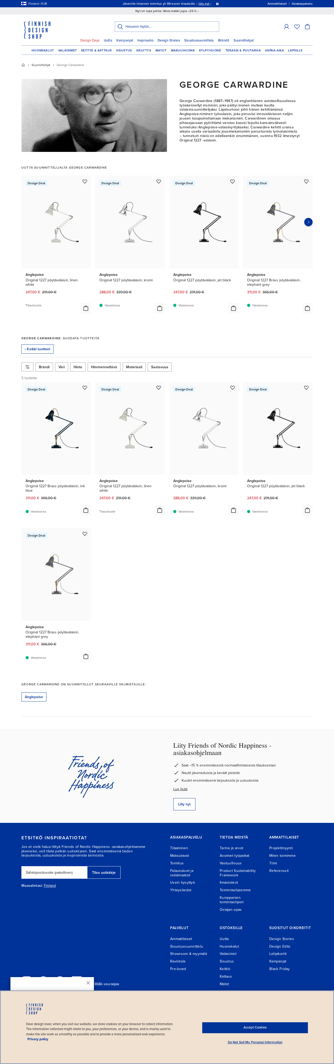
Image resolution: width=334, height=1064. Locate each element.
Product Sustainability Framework (238, 873)
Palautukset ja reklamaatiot (181, 873)
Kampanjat (124, 40)
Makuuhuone (183, 50)
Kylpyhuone (210, 50)
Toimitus (177, 863)
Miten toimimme (282, 855)
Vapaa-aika (274, 50)
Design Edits (279, 946)
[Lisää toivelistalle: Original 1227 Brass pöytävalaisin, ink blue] (85, 387)
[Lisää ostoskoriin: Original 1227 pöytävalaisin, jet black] (233, 308)
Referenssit (279, 871)
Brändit (223, 40)
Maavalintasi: (32, 886)
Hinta (78, 367)
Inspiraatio (145, 40)
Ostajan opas (231, 909)
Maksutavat (179, 855)
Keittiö (225, 969)
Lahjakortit (278, 954)
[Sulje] (88, 983)
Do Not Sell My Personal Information (255, 1042)
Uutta (108, 40)
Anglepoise (34, 697)
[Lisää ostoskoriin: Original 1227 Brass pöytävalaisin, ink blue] (86, 510)
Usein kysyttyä (182, 882)
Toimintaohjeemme (235, 890)
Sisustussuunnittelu (199, 40)
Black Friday (279, 969)
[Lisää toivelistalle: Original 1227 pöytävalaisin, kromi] (159, 181)
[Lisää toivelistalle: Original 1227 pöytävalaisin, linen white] (85, 181)
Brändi (44, 367)
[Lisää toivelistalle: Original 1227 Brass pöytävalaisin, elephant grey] (306, 181)
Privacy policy (37, 1039)
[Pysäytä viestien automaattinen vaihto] (217, 3)
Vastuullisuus (231, 863)
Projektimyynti (281, 848)
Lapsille (295, 50)
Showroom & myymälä (188, 954)
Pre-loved (178, 969)
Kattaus (226, 976)
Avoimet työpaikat (234, 855)
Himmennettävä (104, 367)
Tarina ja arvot (231, 848)
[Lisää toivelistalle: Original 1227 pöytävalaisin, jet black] (232, 181)
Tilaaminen (179, 848)
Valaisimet (67, 50)
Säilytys (143, 50)
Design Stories (169, 40)
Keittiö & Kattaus (96, 50)
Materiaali (134, 367)
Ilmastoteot (229, 882)
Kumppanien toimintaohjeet (231, 899)
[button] (286, 26)
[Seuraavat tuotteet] (308, 222)
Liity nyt (184, 804)
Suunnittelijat (244, 40)
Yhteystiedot (180, 890)
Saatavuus (159, 367)
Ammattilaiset (181, 939)
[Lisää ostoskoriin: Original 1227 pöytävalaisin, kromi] (159, 308)
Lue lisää (180, 789)
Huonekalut (43, 50)
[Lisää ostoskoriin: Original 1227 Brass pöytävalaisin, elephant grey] (307, 308)
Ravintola (178, 961)
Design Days (90, 40)
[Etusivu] (23, 65)
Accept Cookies (255, 1027)
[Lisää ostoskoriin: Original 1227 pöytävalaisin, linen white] (86, 308)
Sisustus (124, 50)
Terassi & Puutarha (243, 50)
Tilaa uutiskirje (104, 872)
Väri (61, 367)
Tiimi (273, 863)
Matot (161, 50)
